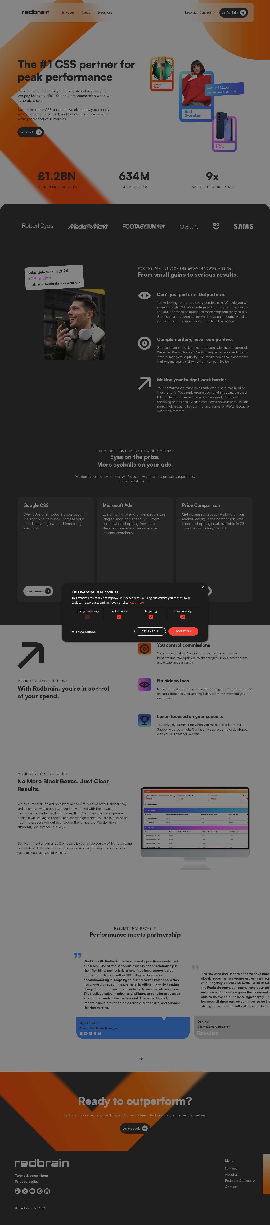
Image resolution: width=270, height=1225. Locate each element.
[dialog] (135, 612)
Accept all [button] (183, 631)
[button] (84, 631)
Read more (137, 602)
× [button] (202, 587)
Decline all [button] (150, 631)
